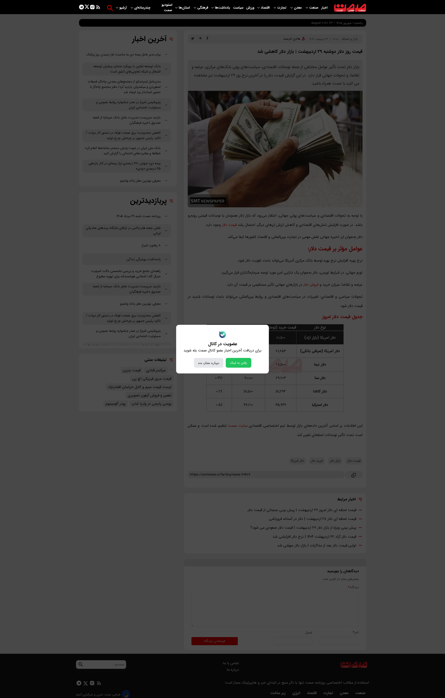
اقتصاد (266, 7)
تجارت (282, 7)
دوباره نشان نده (208, 363)
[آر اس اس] (98, 8)
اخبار (324, 7)
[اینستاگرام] (92, 8)
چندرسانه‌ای (142, 7)
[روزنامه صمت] (350, 8)
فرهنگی (202, 7)
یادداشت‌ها (223, 7)
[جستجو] (110, 8)
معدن (298, 7)
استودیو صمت (167, 7)
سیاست (238, 7)
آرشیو (123, 7)
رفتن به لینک (238, 362)
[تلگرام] (81, 8)
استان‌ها (185, 7)
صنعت (314, 7)
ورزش (250, 7)
